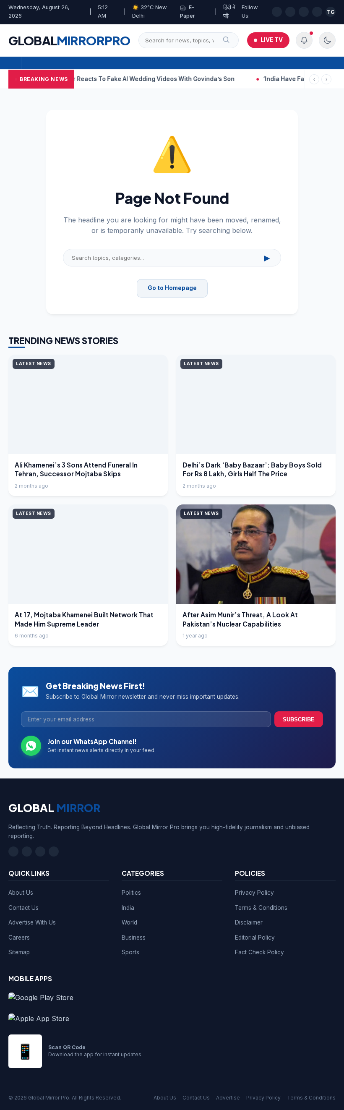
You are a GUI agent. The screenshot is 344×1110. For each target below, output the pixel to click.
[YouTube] (317, 12)
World (129, 922)
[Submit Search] (226, 40)
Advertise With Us (32, 922)
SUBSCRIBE (299, 719)
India (128, 907)
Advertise (228, 1097)
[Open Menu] (14, 63)
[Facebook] (277, 12)
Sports (130, 952)
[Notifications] (304, 40)
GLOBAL (69, 40)
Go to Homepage (172, 288)
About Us (20, 892)
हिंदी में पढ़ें (229, 11)
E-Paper (187, 11)
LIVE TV (272, 40)
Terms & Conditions (261, 907)
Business (134, 937)
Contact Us (23, 907)
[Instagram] (304, 12)
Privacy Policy (254, 892)
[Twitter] (290, 12)
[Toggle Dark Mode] (327, 40)
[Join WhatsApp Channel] (31, 746)
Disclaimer (249, 922)
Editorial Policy (255, 937)
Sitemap (19, 952)
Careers (19, 937)
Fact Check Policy (259, 952)
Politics (131, 892)
